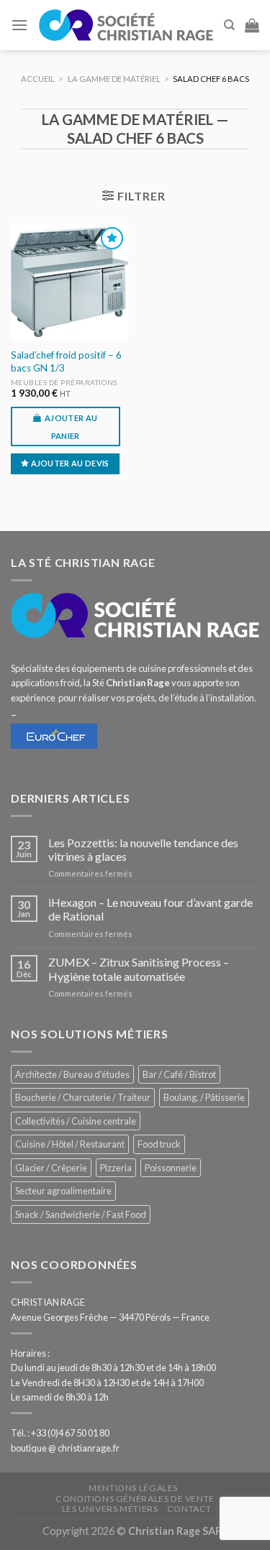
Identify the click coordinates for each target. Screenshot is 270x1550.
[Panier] (252, 25)
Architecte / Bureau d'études (72, 1074)
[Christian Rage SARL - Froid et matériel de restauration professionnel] (125, 25)
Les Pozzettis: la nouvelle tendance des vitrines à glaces (143, 849)
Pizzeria (116, 1167)
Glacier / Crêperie (51, 1167)
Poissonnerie (171, 1167)
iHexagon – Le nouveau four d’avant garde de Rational (150, 909)
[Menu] (19, 24)
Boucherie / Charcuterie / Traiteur (82, 1097)
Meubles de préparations (64, 382)
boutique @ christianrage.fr (65, 1448)
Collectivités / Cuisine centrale (75, 1121)
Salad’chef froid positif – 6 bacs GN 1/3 (66, 361)
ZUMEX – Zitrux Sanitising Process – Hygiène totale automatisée (138, 968)
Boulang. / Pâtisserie (204, 1097)
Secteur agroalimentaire (63, 1190)
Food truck (159, 1144)
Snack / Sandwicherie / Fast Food (80, 1214)
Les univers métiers (110, 1508)
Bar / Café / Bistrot (179, 1074)
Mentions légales (133, 1487)
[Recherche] (229, 25)
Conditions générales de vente (135, 1498)
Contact (189, 1508)
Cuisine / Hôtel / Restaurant (70, 1144)
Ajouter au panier (71, 426)
